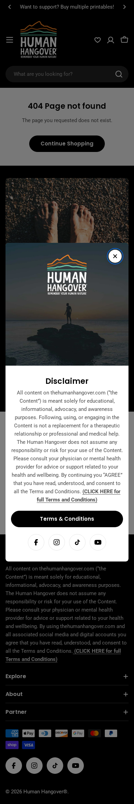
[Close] (115, 256)
